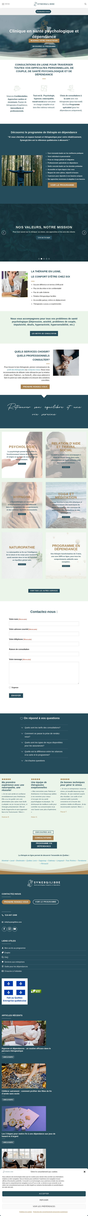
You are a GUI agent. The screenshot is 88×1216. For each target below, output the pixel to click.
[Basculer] (22, 727)
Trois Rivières (71, 861)
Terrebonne (82, 861)
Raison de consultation (19, 649)
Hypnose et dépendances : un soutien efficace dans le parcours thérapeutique (26, 1049)
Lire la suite (8, 1057)
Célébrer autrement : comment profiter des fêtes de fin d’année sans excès (27, 1092)
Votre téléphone (20, 639)
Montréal (5, 861)
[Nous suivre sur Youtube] (14, 929)
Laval (12, 861)
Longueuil (60, 861)
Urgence (15, 687)
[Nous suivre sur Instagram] (9, 929)
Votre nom (18, 619)
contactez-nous (34, 370)
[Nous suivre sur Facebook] (4, 929)
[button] (84, 1172)
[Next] (84, 232)
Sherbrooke (20, 861)
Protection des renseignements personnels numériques (50, 1212)
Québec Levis (31, 861)
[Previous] (4, 232)
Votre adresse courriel (23, 629)
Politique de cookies (25, 1212)
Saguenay (42, 861)
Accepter (44, 1194)
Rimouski (44, 864)
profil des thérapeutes (16, 370)
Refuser (44, 1200)
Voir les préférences (44, 1206)
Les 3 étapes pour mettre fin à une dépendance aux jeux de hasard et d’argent (28, 1135)
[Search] (85, 4)
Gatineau (51, 861)
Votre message (20, 659)
